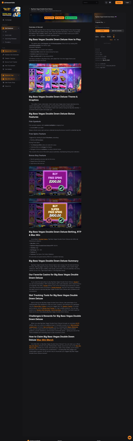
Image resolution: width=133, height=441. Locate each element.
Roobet (76, 282)
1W (118, 39)
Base (111, 39)
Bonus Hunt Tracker (48, 308)
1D (114, 39)
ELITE (77, 323)
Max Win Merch (45, 340)
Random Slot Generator (43, 310)
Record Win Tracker (40, 306)
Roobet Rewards (56, 287)
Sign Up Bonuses (48, 327)
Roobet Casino (43, 239)
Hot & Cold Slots (56, 310)
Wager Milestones (73, 327)
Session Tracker (67, 306)
